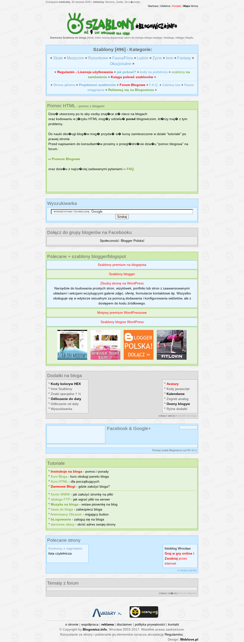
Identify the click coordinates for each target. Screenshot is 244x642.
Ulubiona (165, 6)
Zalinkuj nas (171, 85)
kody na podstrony (154, 72)
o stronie (71, 624)
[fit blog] (172, 360)
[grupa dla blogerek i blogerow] (138, 360)
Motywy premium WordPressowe (122, 312)
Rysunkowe (98, 58)
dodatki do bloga (187, 415)
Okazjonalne (120, 64)
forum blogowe (188, 593)
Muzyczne (75, 58)
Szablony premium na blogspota (122, 265)
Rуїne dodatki (177, 409)
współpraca (89, 624)
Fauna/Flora (122, 58)
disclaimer (124, 624)
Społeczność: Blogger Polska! (122, 241)
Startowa (153, 6)
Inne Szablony (61, 389)
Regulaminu (174, 634)
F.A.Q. (153, 85)
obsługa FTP (60, 499)
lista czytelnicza (60, 553)
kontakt (173, 624)
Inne (169, 58)
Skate (58, 58)
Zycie (157, 58)
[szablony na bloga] (122, 34)
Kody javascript (178, 389)
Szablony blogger (122, 274)
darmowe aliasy (62, 524)
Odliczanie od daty (65, 404)
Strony (190, 6)
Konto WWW (60, 494)
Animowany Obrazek (66, 514)
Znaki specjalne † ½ (66, 394)
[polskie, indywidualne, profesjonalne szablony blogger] (105, 360)
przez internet (179, 558)
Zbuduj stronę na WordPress (122, 283)
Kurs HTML (59, 481)
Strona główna (64, 85)
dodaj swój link (188, 570)
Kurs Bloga (59, 476)
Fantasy (184, 58)
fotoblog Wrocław (178, 548)
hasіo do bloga (62, 509)
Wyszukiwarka (61, 409)
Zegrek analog (177, 399)
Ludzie (142, 58)
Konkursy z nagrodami (65, 548)
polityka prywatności (150, 624)
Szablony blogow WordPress (122, 322)
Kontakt (176, 6)
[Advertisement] (122, 183)
